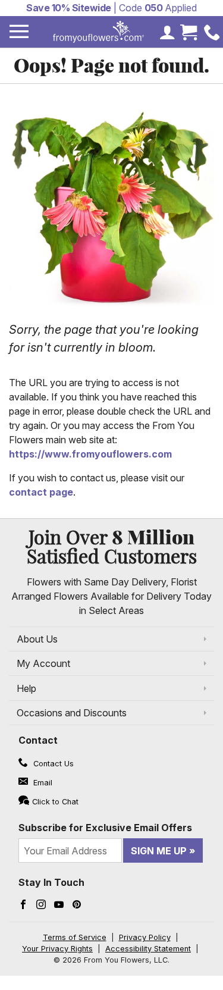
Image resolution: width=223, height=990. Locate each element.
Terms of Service (74, 937)
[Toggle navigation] (19, 32)
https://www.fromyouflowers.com (90, 454)
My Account (43, 663)
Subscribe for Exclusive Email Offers (105, 828)
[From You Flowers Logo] (99, 32)
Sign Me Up (159, 851)
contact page (41, 492)
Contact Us (52, 763)
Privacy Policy (145, 937)
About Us (37, 639)
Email (41, 782)
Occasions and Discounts (72, 713)
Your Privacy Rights (57, 948)
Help (26, 688)
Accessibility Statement (148, 948)
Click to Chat (55, 801)
